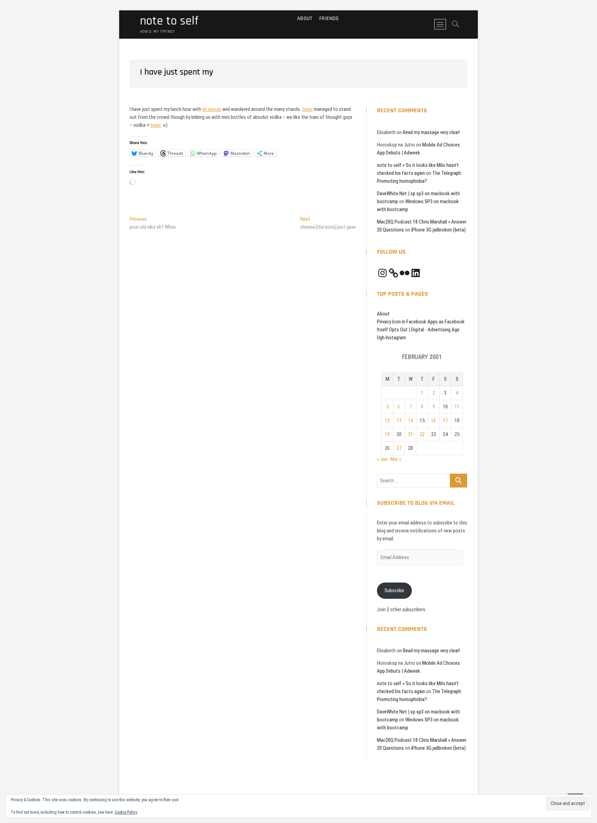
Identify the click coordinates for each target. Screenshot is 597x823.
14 (410, 420)
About (304, 18)
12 (387, 420)
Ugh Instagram (391, 337)
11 (457, 407)
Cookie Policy (126, 812)
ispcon (214, 109)
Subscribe (394, 590)
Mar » (395, 459)
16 (433, 420)
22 (422, 434)
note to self (169, 21)
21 (410, 434)
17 (445, 420)
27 (399, 448)
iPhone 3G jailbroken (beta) (438, 230)
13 (399, 420)
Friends (329, 18)
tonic (307, 109)
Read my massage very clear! (431, 132)
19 (387, 434)
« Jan (382, 459)
